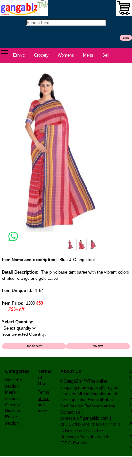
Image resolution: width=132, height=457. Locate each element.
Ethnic (19, 55)
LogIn (126, 38)
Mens (88, 55)
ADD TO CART (34, 346)
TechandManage (100, 406)
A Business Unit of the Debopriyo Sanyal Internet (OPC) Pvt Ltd (84, 436)
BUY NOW (98, 346)
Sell (105, 55)
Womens (66, 55)
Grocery (41, 55)
